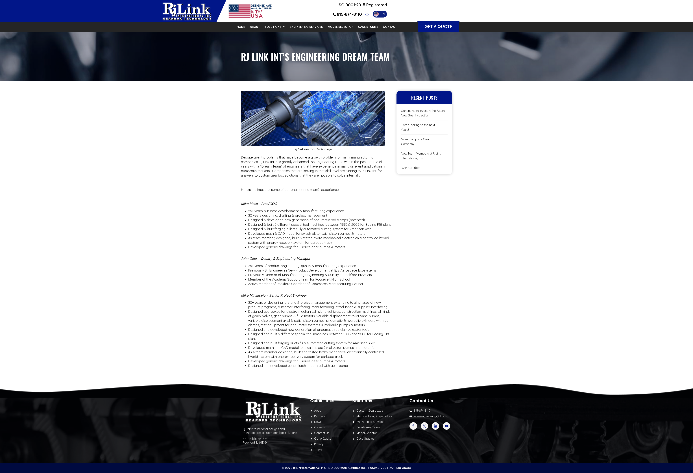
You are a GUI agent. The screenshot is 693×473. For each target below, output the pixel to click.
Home (241, 26)
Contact (390, 26)
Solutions (273, 26)
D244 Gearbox (410, 167)
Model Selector (340, 26)
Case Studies (368, 26)
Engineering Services (306, 26)
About (255, 26)
